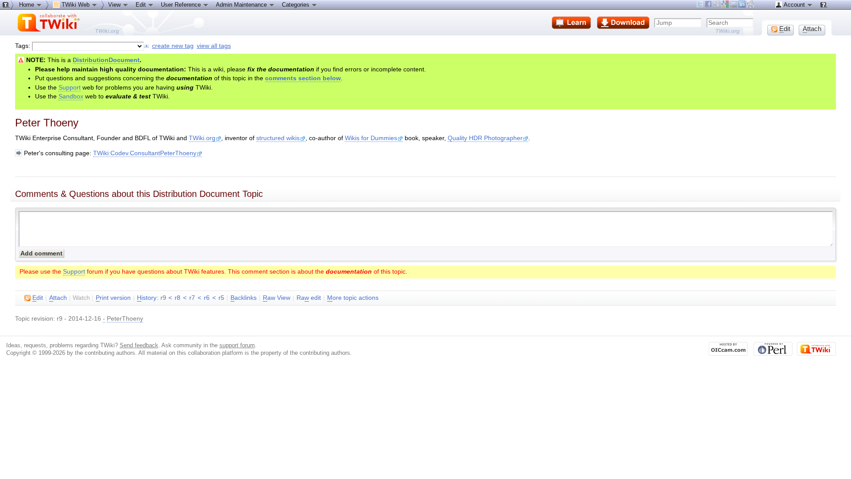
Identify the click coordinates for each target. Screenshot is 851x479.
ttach (58, 297)
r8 (177, 297)
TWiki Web (75, 4)
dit (37, 297)
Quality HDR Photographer (485, 138)
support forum (237, 345)
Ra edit (309, 297)
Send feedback (139, 345)
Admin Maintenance (242, 4)
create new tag (173, 46)
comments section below (303, 78)
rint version (113, 297)
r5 (221, 297)
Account (794, 4)
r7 (192, 297)
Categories (296, 4)
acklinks (243, 297)
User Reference (182, 4)
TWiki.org (202, 138)
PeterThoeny (125, 318)
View (115, 4)
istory (146, 297)
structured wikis (278, 138)
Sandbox (71, 96)
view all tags (214, 46)
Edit (142, 4)
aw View (276, 297)
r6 (207, 297)
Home (27, 4)
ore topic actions (353, 297)
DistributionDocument (106, 60)
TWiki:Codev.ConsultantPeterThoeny (144, 153)
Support (70, 87)
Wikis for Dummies (371, 138)
